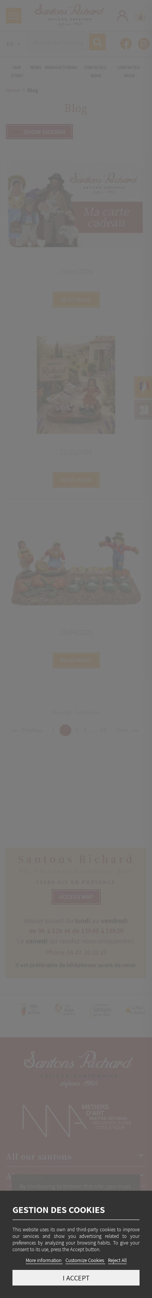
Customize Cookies (85, 1260)
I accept (76, 1277)
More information (44, 1260)
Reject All (117, 1260)
